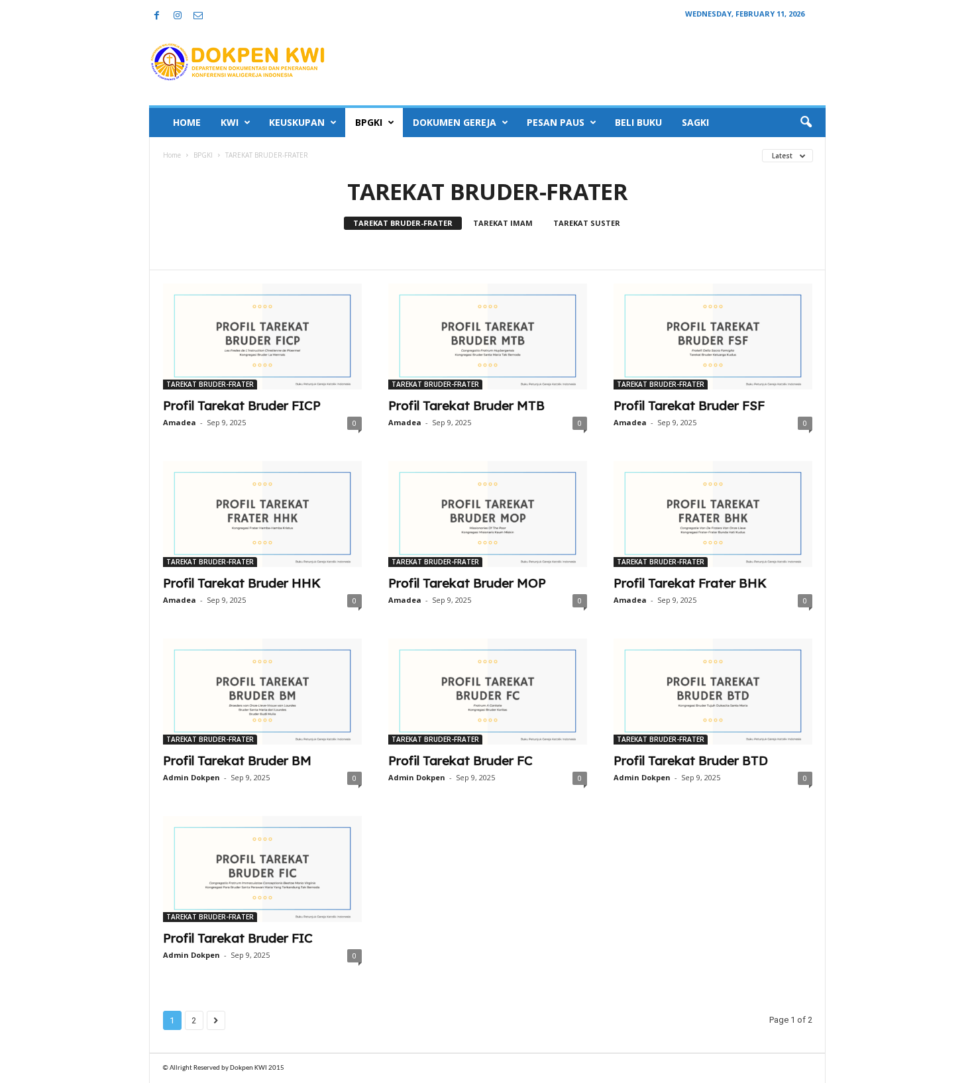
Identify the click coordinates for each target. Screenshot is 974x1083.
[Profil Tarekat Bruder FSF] (713, 336)
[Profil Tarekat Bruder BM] (262, 692)
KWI (230, 122)
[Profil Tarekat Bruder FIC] (262, 869)
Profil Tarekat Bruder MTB (466, 405)
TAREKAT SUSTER (586, 223)
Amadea (179, 422)
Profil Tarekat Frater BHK (690, 583)
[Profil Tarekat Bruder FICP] (262, 336)
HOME (187, 122)
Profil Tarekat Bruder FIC (238, 938)
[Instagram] (178, 16)
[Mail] (198, 16)
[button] (805, 122)
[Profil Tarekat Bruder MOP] (487, 514)
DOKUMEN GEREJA (454, 122)
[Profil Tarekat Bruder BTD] (713, 692)
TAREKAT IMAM (503, 223)
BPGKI (368, 122)
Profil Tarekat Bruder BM (237, 760)
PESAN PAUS (555, 122)
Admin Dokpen (191, 777)
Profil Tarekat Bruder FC (460, 760)
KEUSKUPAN (297, 122)
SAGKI (695, 122)
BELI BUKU (638, 122)
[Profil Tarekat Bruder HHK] (262, 514)
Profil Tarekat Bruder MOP (467, 583)
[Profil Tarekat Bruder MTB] (487, 336)
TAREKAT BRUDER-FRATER (403, 223)
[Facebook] (157, 16)
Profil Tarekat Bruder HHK (242, 583)
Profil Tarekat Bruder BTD (691, 760)
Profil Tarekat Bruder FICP (242, 405)
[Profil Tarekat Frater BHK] (713, 514)
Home (172, 155)
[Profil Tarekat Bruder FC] (487, 692)
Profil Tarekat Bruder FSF (689, 405)
